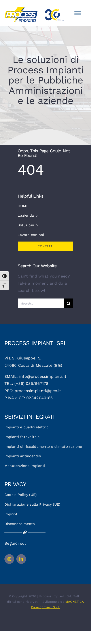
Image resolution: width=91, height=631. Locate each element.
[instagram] (9, 559)
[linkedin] (21, 559)
